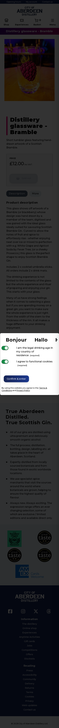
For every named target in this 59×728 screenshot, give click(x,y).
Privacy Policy (23, 390)
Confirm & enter (16, 378)
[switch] (5, 348)
